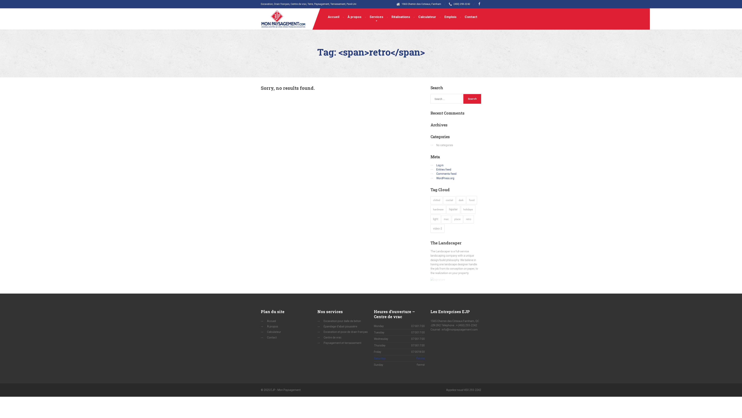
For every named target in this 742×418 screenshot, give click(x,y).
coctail (449, 200)
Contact (471, 17)
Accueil (333, 17)
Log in (439, 165)
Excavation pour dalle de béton (342, 321)
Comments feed (446, 173)
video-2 (437, 228)
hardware (438, 209)
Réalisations (400, 17)
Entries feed (443, 169)
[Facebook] (479, 4)
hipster (453, 209)
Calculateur (427, 17)
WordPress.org (445, 178)
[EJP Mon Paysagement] (283, 18)
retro (468, 219)
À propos (354, 17)
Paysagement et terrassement (342, 342)
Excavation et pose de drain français (346, 331)
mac (446, 219)
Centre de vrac (332, 337)
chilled (436, 200)
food (472, 200)
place (457, 219)
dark (461, 200)
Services (376, 17)
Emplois (450, 17)
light (435, 219)
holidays (468, 209)
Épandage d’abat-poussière (340, 326)
